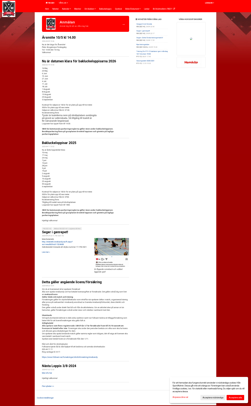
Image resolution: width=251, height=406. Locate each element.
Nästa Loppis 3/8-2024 (59, 366)
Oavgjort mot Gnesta (144, 24)
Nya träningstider (142, 44)
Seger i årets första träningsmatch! (149, 38)
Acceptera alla (235, 397)
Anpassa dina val (180, 397)
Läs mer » (46, 252)
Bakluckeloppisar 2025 (59, 143)
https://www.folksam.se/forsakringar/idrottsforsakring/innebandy (70, 357)
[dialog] (209, 390)
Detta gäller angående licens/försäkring (72, 282)
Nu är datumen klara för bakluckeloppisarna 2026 (79, 61)
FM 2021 (50, 3)
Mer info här (47, 373)
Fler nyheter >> (48, 386)
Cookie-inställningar (45, 398)
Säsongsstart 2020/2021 (145, 61)
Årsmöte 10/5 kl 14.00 (59, 38)
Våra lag (62, 3)
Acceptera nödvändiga (213, 397)
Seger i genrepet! (55, 232)
